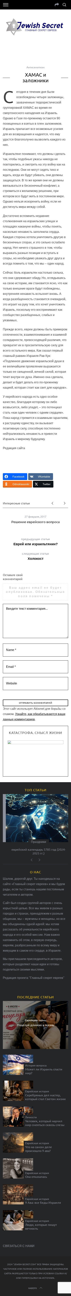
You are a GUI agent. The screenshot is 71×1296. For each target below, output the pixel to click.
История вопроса (36, 1065)
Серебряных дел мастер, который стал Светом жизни (45, 1097)
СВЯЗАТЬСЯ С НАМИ (18, 1246)
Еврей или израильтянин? (35, 541)
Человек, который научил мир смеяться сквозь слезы (44, 1123)
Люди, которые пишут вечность (41, 1226)
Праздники (35, 841)
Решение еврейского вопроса (35, 522)
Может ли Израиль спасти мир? (43, 1071)
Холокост (35, 556)
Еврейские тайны (35, 1020)
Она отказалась (36, 1176)
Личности (31, 1117)
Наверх (32, 1288)
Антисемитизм (35, 67)
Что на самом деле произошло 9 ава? (38, 1149)
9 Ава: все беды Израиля (43, 1202)
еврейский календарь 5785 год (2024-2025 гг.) (36, 851)
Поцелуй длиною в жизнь (35, 1025)
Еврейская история (37, 1091)
